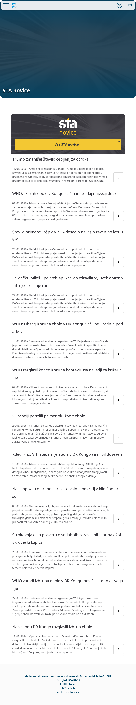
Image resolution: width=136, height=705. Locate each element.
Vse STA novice (67, 144)
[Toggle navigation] (6, 5)
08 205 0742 (68, 688)
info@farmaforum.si (68, 692)
